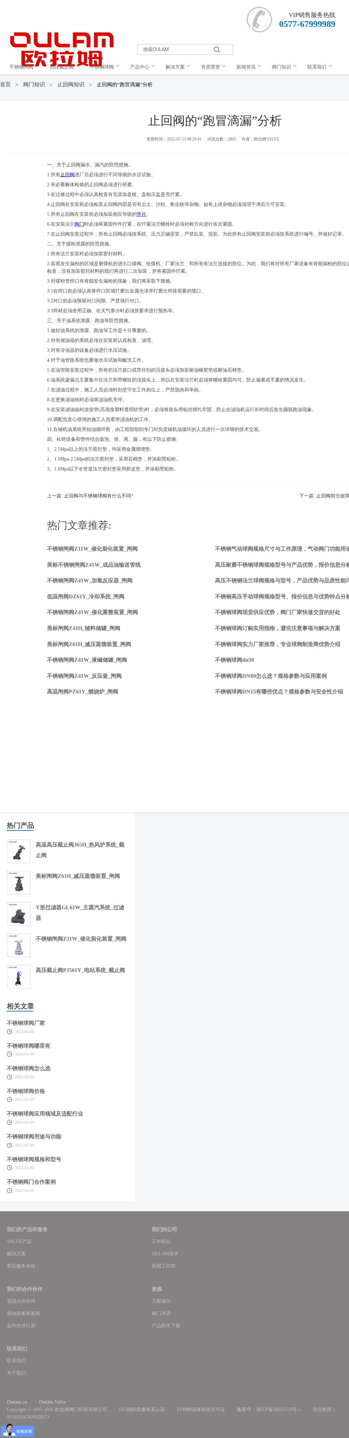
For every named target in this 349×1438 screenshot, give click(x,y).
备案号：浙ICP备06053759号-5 (269, 1409)
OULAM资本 (165, 1253)
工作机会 (161, 1241)
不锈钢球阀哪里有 (28, 1046)
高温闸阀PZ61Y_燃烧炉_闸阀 (82, 691)
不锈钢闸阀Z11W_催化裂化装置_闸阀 (92, 549)
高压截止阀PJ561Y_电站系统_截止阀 (80, 970)
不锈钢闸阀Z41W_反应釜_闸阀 (84, 676)
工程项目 (161, 1301)
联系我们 (16, 1360)
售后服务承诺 (21, 1266)
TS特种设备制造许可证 (201, 1409)
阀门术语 (161, 1313)
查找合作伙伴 (21, 1301)
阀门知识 (34, 84)
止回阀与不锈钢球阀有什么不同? (98, 495)
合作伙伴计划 (21, 1325)
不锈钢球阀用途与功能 (34, 1136)
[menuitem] (25, 67)
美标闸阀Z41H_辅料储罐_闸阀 (83, 628)
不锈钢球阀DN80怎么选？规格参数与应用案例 (271, 676)
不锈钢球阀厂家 (26, 1023)
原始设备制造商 (23, 1313)
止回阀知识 (71, 84)
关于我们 (16, 1373)
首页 (5, 84)
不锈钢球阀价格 (26, 1091)
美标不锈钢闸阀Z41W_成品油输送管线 (94, 565)
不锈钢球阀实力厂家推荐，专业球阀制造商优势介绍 (277, 644)
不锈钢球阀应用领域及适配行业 (45, 1114)
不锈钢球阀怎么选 (28, 1068)
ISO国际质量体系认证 (142, 1409)
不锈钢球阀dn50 (234, 660)
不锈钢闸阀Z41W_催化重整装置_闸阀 (92, 612)
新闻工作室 (164, 1266)
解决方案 (16, 1253)
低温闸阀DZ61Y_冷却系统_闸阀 (85, 596)
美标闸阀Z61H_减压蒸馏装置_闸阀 (89, 644)
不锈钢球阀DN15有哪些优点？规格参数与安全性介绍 (279, 691)
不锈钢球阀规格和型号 (34, 1159)
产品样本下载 (166, 1325)
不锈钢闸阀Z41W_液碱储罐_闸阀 (87, 660)
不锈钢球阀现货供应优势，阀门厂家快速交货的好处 (277, 612)
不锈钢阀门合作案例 (31, 1182)
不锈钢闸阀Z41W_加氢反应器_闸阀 (90, 580)
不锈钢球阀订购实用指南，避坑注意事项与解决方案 (277, 628)
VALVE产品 (19, 1241)
